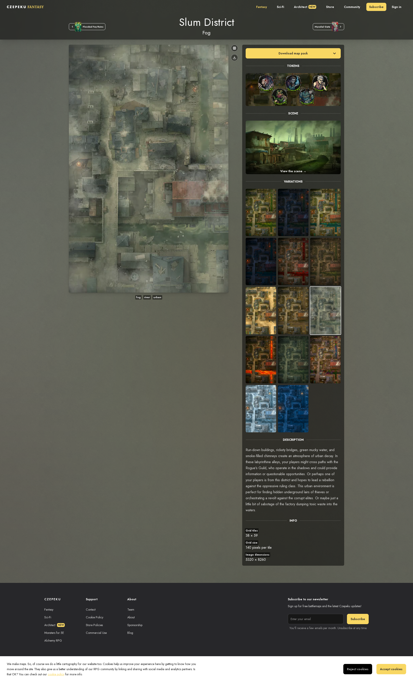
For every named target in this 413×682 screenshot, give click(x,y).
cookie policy (56, 674)
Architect (304, 7)
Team (130, 609)
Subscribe (376, 7)
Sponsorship (134, 625)
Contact (91, 609)
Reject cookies (357, 669)
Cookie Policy (94, 617)
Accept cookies (391, 669)
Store (330, 7)
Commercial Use (96, 633)
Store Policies (94, 625)
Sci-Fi (280, 7)
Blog (130, 633)
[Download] (234, 57)
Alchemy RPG (53, 640)
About (131, 617)
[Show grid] (234, 48)
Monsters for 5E (54, 633)
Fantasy (261, 7)
